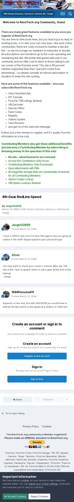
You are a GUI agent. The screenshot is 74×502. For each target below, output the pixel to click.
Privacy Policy (31, 426)
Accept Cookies (16, 496)
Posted (24, 229)
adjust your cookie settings (43, 483)
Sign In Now (37, 379)
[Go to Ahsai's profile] (6, 257)
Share (18, 399)
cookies (25, 480)
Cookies (46, 426)
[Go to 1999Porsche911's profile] (6, 294)
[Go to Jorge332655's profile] (6, 227)
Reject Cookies (39, 496)
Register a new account (37, 356)
